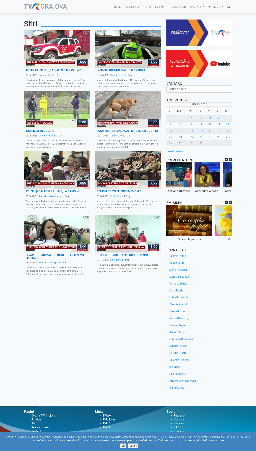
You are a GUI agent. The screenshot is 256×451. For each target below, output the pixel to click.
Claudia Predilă (118, 75)
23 (201, 137)
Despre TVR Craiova (43, 415)
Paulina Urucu (177, 352)
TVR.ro (107, 415)
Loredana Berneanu (181, 339)
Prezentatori (177, 6)
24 (210, 137)
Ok (123, 445)
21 (180, 137)
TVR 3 (106, 427)
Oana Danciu (117, 259)
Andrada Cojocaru (207, 191)
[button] (230, 159)
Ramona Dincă (178, 283)
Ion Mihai (174, 366)
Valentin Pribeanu (48, 135)
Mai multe (214, 6)
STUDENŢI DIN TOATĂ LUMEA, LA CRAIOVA (52, 191)
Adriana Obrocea (179, 191)
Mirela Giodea (177, 311)
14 (180, 130)
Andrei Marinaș (178, 332)
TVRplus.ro (109, 419)
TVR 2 (106, 423)
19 (227, 130)
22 (191, 137)
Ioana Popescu (178, 269)
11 (218, 124)
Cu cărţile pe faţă (189, 239)
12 (227, 124)
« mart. (170, 151)
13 (170, 130)
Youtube (179, 419)
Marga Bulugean (179, 276)
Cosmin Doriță (46, 75)
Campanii (196, 6)
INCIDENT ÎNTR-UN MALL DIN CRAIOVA (121, 70)
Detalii (133, 445)
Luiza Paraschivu (179, 297)
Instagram (180, 423)
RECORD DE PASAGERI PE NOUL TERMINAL (123, 255)
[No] (251, 441)
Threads (179, 431)
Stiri (148, 6)
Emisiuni (160, 6)
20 (170, 137)
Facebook (179, 415)
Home (117, 6)
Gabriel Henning (178, 318)
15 (191, 130)
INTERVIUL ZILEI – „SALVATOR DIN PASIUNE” (53, 70)
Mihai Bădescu (47, 262)
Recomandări (133, 6)
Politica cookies (40, 427)
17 (210, 130)
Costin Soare (117, 196)
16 (201, 130)
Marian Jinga (177, 325)
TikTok (178, 427)
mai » (179, 151)
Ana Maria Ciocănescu (51, 196)
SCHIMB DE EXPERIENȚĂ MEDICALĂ (119, 191)
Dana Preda (176, 290)
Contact (36, 431)
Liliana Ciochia (177, 373)
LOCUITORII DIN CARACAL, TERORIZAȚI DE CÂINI (127, 131)
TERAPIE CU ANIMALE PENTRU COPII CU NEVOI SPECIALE (55, 256)
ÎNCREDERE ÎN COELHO (39, 131)
